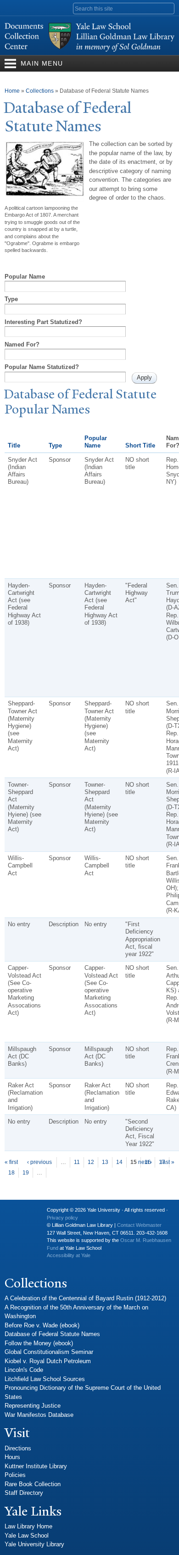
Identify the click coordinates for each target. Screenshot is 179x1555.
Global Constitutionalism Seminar (49, 1351)
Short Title (140, 445)
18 (11, 1172)
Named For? (22, 344)
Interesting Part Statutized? (43, 322)
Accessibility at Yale (68, 1255)
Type (11, 299)
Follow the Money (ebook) (39, 1343)
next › (145, 1162)
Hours (12, 1457)
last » (167, 1162)
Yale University (19, 1213)
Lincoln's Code (24, 1369)
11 (77, 1162)
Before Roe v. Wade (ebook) (42, 1325)
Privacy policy (62, 1217)
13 (105, 1162)
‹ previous (39, 1162)
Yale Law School (27, 1535)
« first (11, 1162)
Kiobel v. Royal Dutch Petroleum (48, 1361)
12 (91, 1162)
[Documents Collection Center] (89, 50)
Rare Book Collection (33, 1484)
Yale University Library (34, 1544)
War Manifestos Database (39, 1414)
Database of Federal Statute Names (52, 1334)
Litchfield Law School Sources (45, 1379)
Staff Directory (24, 1492)
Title (14, 445)
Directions (18, 1448)
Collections (40, 91)
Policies (15, 1474)
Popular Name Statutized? (42, 367)
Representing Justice (33, 1405)
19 (25, 1172)
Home (12, 91)
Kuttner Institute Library (36, 1466)
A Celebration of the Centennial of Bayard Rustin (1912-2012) (85, 1298)
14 (119, 1162)
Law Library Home (28, 1526)
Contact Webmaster (139, 1225)
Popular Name (25, 276)
